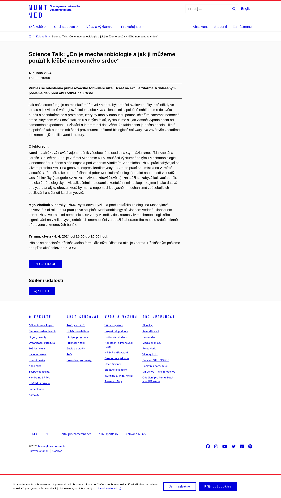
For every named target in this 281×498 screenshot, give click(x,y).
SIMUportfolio (108, 434)
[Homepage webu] (54, 11)
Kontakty (34, 394)
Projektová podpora (116, 331)
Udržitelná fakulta (39, 383)
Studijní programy (77, 337)
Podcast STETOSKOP (155, 360)
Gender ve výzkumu (117, 358)
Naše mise (35, 365)
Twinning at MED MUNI (119, 375)
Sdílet (43, 291)
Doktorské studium (116, 337)
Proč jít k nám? (76, 325)
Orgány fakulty (37, 337)
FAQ (69, 354)
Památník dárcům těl (154, 365)
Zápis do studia (76, 348)
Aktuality (147, 325)
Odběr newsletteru (78, 331)
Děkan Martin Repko (41, 325)
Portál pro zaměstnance (75, 434)
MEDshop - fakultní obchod (158, 371)
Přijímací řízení (76, 342)
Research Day (113, 381)
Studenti (220, 27)
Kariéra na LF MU (39, 377)
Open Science (113, 363)
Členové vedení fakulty (42, 331)
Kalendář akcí (150, 331)
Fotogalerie (149, 348)
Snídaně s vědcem (116, 369)
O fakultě (40, 317)
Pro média (148, 337)
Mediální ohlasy (151, 342)
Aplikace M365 (135, 434)
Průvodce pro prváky (79, 360)
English (246, 9)
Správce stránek (38, 450)
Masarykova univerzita (51, 446)
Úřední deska (37, 360)
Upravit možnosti (107, 488)
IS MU (33, 434)
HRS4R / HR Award (116, 352)
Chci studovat (83, 317)
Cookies (57, 450)
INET (48, 434)
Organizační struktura (42, 342)
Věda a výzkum (121, 317)
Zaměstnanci (242, 27)
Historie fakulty (37, 354)
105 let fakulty (37, 348)
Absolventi (201, 27)
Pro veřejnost (158, 317)
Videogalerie (150, 354)
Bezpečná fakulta (39, 371)
